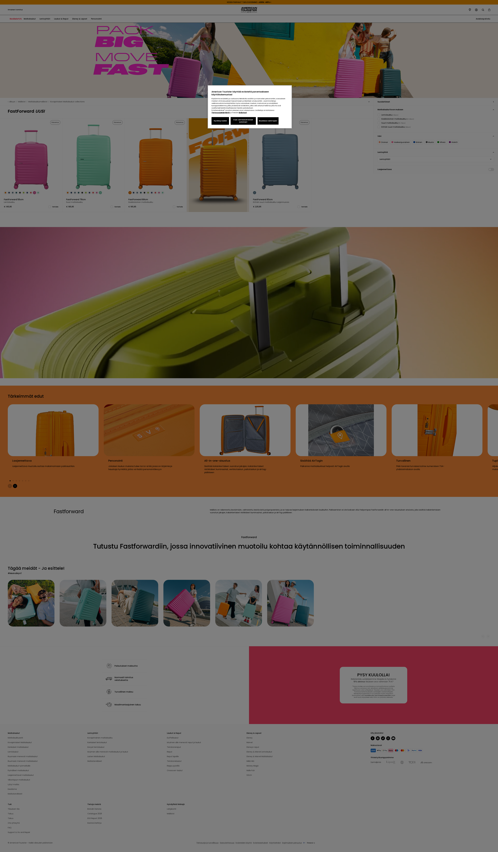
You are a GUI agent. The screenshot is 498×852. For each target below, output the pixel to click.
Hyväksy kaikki (220, 121)
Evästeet (243, 113)
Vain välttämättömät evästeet (243, 121)
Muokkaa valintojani (268, 121)
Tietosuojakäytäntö (221, 113)
